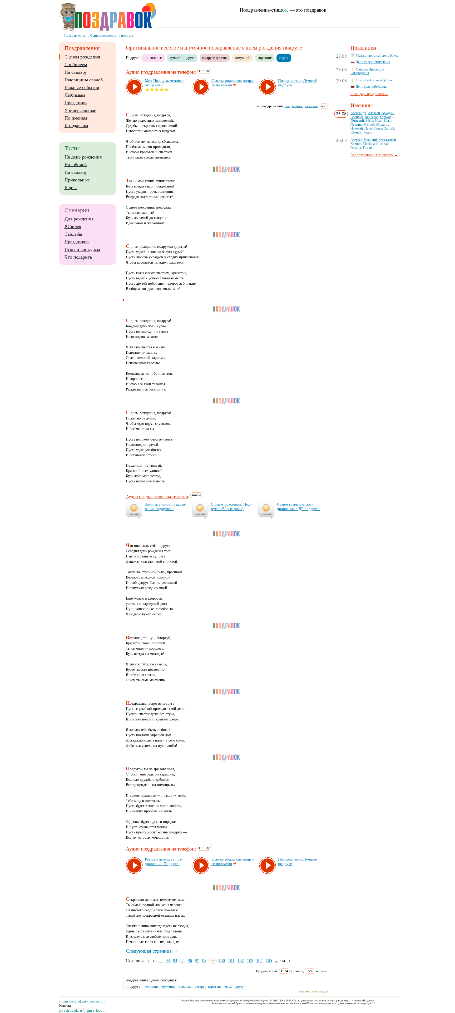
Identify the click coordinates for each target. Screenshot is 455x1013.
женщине (152, 987)
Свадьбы (73, 234)
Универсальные (80, 110)
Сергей (389, 128)
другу (239, 987)
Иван (379, 120)
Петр (368, 128)
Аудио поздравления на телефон (160, 72)
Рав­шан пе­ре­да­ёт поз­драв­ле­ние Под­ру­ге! (163, 861)
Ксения (355, 144)
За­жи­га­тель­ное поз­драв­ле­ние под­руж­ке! (165, 506)
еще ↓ (284, 58)
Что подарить (78, 257)
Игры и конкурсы (82, 249)
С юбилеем (76, 64)
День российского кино (373, 62)
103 (250, 960)
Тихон (367, 148)
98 (204, 960)
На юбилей (76, 164)
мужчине (168, 987)
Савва (377, 128)
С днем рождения (82, 57)
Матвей (369, 124)
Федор (368, 132)
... (160, 960)
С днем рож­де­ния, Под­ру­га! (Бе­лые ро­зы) (231, 506)
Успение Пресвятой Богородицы (367, 71)
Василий (356, 117)
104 (259, 960)
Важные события (82, 87)
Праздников (77, 241)
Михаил (382, 124)
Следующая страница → (152, 951)
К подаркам (76, 125)
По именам (76, 118)
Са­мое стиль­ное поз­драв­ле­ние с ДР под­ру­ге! (298, 506)
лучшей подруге (182, 58)
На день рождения (83, 157)
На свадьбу (76, 72)
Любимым (75, 95)
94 (175, 960)
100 (222, 960)
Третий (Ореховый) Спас (374, 80)
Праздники (76, 102)
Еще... (71, 187)
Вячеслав (371, 117)
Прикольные (77, 179)
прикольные (153, 58)
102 (241, 960)
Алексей (374, 113)
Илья (387, 120)
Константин (387, 140)
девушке (185, 987)
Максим (369, 144)
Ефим (369, 120)
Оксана (355, 148)
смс (287, 106)
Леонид (356, 124)
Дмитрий (357, 120)
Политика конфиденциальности (82, 1001)
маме (228, 987)
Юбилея (73, 226)
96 (190, 960)
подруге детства (215, 58)
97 (197, 960)
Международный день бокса (377, 55)
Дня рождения (79, 218)
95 (182, 960)
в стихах (311, 106)
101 (231, 960)
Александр (358, 113)
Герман (385, 117)
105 (269, 960)
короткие (265, 58)
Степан (355, 132)
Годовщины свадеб (84, 79)
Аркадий (388, 113)
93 (168, 960)
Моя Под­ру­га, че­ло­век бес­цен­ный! (164, 82)
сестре (200, 987)
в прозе (297, 106)
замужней (242, 58)
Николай (356, 128)
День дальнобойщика (371, 86)
